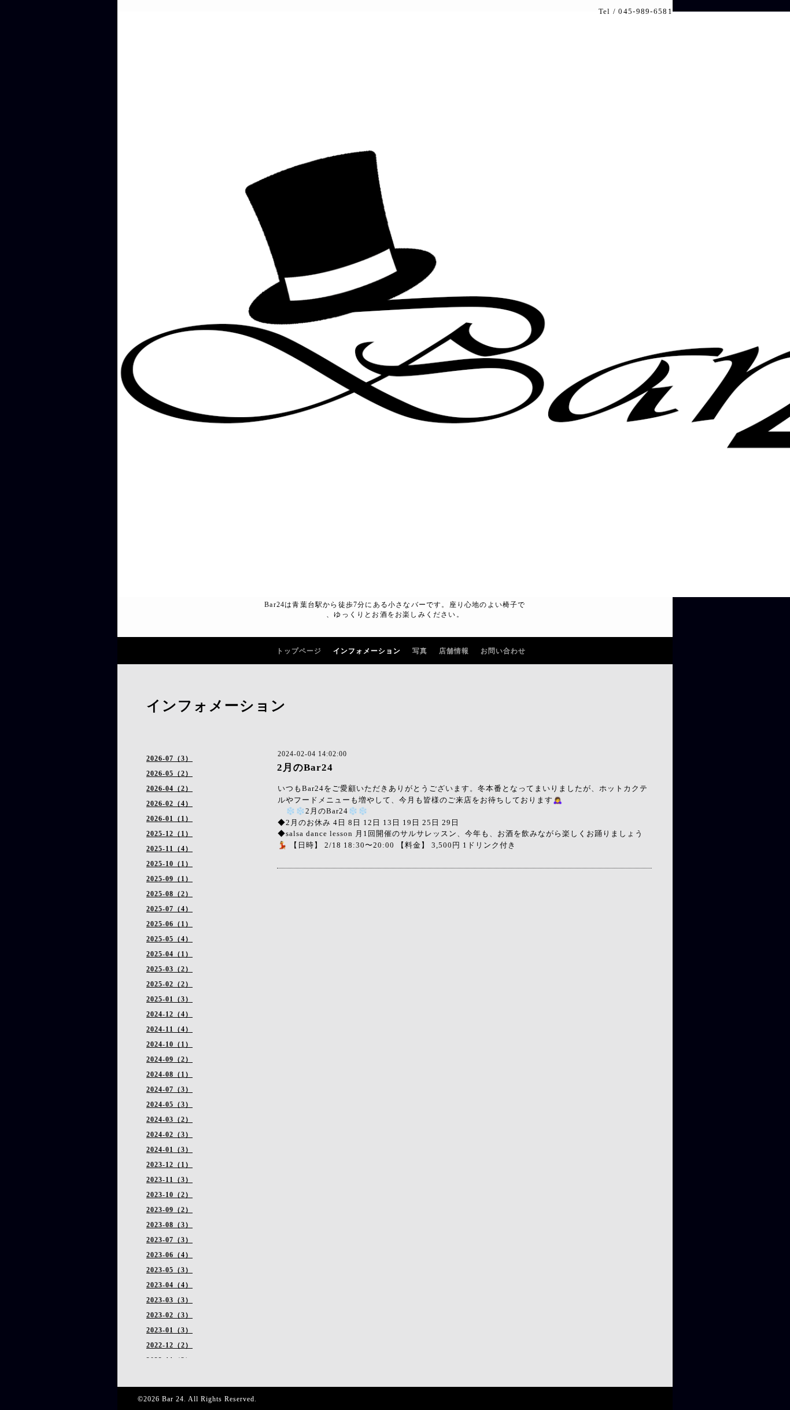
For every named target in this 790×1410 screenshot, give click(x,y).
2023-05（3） (169, 1270)
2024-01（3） (169, 1150)
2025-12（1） (169, 834)
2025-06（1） (169, 924)
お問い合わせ (503, 651)
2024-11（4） (169, 1029)
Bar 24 (173, 1399)
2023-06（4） (169, 1255)
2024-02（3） (169, 1135)
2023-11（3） (169, 1180)
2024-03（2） (169, 1120)
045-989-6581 (645, 11)
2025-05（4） (169, 939)
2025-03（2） (169, 969)
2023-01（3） (169, 1330)
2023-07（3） (169, 1240)
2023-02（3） (169, 1315)
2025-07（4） (169, 909)
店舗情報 (454, 651)
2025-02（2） (169, 984)
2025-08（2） (169, 894)
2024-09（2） (169, 1059)
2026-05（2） (169, 774)
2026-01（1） (169, 819)
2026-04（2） (169, 789)
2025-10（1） (169, 864)
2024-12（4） (169, 1014)
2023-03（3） (169, 1300)
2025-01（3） (169, 999)
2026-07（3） (169, 758)
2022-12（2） (169, 1345)
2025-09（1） (169, 879)
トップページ (299, 651)
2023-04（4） (169, 1285)
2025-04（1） (169, 954)
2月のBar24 (305, 767)
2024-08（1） (169, 1074)
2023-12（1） (169, 1165)
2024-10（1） (169, 1044)
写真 (419, 651)
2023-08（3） (169, 1225)
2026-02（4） (169, 804)
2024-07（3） (169, 1089)
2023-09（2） (169, 1210)
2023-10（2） (169, 1195)
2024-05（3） (169, 1104)
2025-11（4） (169, 849)
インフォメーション (367, 651)
